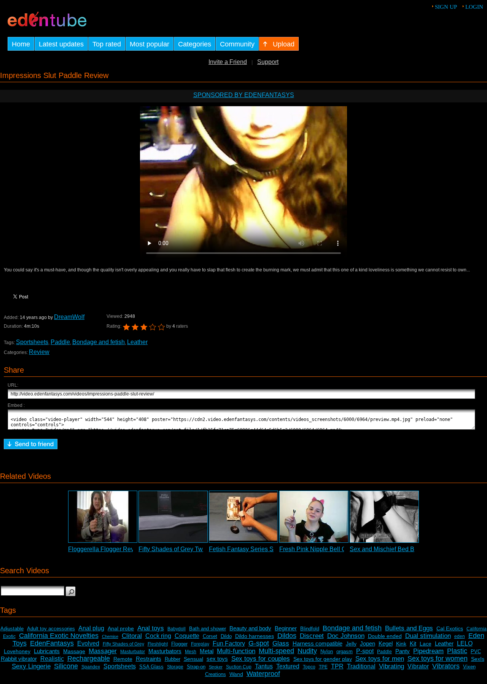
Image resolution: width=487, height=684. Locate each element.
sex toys (217, 658)
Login (474, 7)
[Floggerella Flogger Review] (102, 516)
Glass (280, 643)
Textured (287, 666)
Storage (175, 667)
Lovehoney (17, 651)
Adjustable (12, 628)
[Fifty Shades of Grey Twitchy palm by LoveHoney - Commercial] (173, 516)
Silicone (66, 666)
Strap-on (196, 667)
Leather (137, 342)
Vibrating (391, 666)
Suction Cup (238, 667)
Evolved (88, 643)
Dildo (226, 636)
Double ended (385, 636)
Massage (74, 651)
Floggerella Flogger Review (105, 549)
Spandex (90, 667)
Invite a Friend (227, 62)
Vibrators (446, 666)
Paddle (60, 342)
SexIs (477, 659)
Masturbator (132, 651)
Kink (401, 644)
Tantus (264, 666)
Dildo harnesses (254, 636)
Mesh (190, 651)
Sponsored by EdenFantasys (243, 95)
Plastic (457, 651)
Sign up (446, 7)
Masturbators (164, 651)
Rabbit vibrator (19, 658)
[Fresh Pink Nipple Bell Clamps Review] (314, 516)
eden (459, 636)
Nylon (326, 651)
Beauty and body (250, 628)
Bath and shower (207, 628)
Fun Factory (229, 643)
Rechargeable (88, 658)
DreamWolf (69, 317)
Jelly (351, 644)
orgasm (344, 651)
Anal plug (91, 628)
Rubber (172, 659)
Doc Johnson (345, 635)
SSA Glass (151, 667)
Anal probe (121, 628)
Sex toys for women (437, 658)
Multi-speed (276, 651)
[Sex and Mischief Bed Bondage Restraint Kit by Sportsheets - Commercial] (384, 516)
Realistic (52, 658)
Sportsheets (32, 342)
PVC (476, 651)
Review (39, 352)
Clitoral (132, 635)
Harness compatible (317, 643)
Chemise (110, 636)
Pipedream (428, 651)
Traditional (361, 666)
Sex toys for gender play (322, 659)
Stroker (216, 667)
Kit (413, 643)
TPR (337, 666)
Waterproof (263, 674)
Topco (309, 667)
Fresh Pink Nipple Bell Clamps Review (332, 549)
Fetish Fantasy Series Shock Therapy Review (271, 549)
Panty (402, 651)
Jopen (367, 643)
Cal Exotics (449, 628)
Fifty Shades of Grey (123, 644)
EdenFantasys (52, 643)
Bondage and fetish (98, 342)
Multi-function (236, 651)
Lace (425, 644)
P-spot (365, 651)
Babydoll (176, 628)
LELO (465, 643)
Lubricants (47, 651)
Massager (103, 651)
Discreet (312, 635)
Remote (122, 659)
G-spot (258, 643)
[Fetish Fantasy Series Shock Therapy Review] (243, 516)
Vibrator (418, 666)
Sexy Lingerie (31, 666)
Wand (236, 674)
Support (268, 62)
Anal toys (150, 628)
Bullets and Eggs (409, 628)
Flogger (179, 644)
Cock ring (158, 636)
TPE (323, 667)
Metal (206, 651)
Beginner (286, 628)
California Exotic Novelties (59, 635)
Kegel (386, 643)
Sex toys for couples (260, 658)
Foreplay (200, 644)
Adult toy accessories (51, 628)
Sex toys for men (379, 658)
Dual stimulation (428, 635)
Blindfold (309, 628)
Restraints (148, 658)
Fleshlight (158, 644)
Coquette (187, 636)
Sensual (193, 659)
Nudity (307, 651)
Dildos (286, 635)
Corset (210, 636)
